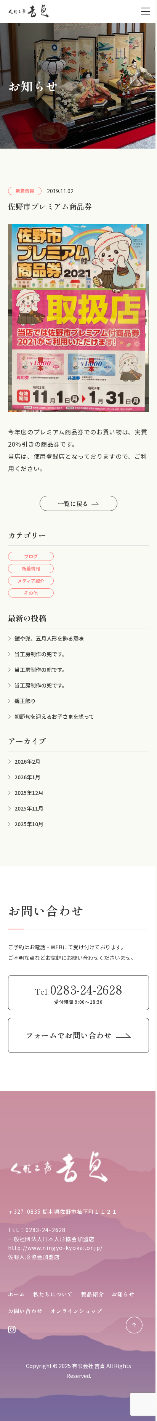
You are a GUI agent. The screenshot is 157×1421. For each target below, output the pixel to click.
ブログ (31, 556)
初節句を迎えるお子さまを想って (54, 716)
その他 (31, 593)
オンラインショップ (76, 1311)
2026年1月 (27, 777)
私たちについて (53, 1294)
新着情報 (31, 568)
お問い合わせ (25, 1311)
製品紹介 (92, 1294)
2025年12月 (28, 792)
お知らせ (123, 1294)
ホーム (16, 1294)
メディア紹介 (31, 580)
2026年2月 (27, 761)
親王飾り (25, 701)
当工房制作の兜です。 (40, 654)
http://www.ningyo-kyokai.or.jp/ (55, 1247)
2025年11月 (28, 808)
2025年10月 (28, 824)
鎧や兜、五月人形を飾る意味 (49, 638)
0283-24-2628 (46, 1230)
